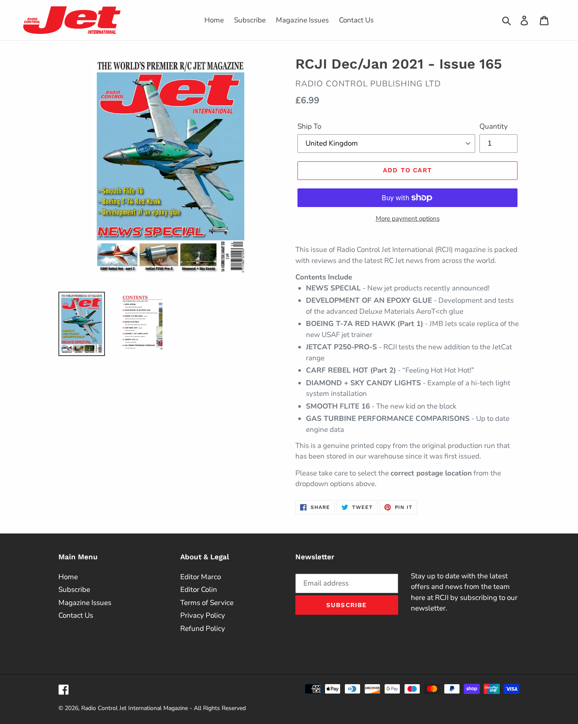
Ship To (309, 126)
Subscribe (74, 589)
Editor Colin (198, 589)
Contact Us (75, 615)
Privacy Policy (202, 615)
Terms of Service (207, 603)
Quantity (493, 126)
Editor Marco (200, 577)
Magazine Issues (84, 603)
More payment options (408, 218)
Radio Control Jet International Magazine (134, 708)
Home (68, 577)
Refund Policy (202, 628)
